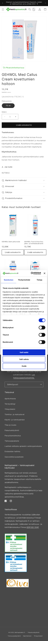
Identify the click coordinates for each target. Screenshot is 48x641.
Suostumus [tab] (8, 280)
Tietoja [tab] (39, 280)
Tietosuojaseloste (12, 441)
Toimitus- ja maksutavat (14, 414)
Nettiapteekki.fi (20, 632)
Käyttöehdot (27, 636)
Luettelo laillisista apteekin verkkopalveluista (23, 446)
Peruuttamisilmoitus (13, 436)
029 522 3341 (33, 527)
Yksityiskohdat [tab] (24, 280)
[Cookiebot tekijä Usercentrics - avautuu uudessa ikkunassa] (31, 273)
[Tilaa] (40, 384)
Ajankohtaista (10, 399)
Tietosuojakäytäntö (14, 636)
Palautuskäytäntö (12, 430)
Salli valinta (24, 359)
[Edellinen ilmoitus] (2, 3)
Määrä (4, 112)
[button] (2, 9)
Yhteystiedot (10, 409)
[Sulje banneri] (44, 273)
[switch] (42, 327)
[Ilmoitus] (45, 3)
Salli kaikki (24, 352)
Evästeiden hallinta (12, 451)
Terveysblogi (10, 404)
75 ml (8, 106)
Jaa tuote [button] (8, 167)
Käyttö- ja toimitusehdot (15, 420)
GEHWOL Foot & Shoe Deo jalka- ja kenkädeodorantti (33, 242)
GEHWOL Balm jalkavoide (11, 241)
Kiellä (24, 366)
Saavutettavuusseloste (14, 457)
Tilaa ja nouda (10, 425)
